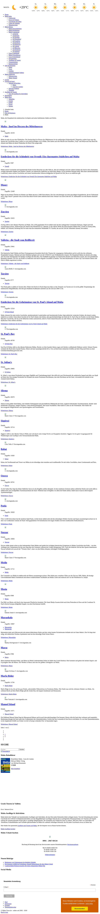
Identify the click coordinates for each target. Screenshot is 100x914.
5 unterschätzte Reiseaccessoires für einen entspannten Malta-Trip (25, 866)
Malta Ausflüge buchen (8, 829)
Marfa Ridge (7, 676)
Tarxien (5, 273)
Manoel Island (8, 704)
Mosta (4, 589)
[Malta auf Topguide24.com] (5, 751)
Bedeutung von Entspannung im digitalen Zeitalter (20, 862)
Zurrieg (7, 221)
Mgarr (4, 185)
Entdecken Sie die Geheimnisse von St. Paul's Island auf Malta (32, 302)
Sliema (4, 390)
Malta (6, 136)
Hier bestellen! (15, 768)
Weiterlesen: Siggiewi (7, 439)
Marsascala (8, 629)
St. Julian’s (6, 362)
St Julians (8, 372)
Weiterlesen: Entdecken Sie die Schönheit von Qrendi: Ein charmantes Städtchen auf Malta (29, 176)
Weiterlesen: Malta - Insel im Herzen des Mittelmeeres (17, 146)
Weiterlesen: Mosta (6, 607)
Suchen (22, 749)
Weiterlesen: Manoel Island (9, 724)
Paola (3, 505)
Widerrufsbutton (50, 854)
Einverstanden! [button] (80, 908)
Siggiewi (5, 420)
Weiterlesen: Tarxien (7, 292)
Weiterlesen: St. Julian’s (8, 382)
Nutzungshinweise (10, 907)
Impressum (8, 904)
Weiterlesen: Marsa (6, 666)
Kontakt (7, 905)
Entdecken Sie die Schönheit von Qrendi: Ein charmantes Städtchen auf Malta (40, 156)
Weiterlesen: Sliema (7, 410)
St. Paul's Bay (8, 334)
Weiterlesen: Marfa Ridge (9, 694)
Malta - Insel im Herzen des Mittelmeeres (22, 126)
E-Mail (6, 887)
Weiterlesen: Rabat (6, 465)
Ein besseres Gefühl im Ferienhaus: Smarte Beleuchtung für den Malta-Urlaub (29, 864)
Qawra (4, 475)
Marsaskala (6, 617)
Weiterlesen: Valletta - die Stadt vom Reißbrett (15, 263)
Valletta (7, 250)
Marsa (4, 647)
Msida (4, 562)
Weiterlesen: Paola (6, 524)
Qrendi (7, 166)
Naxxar (4, 532)
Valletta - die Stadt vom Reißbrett (18, 240)
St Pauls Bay (9, 344)
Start (6, 902)
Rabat (4, 449)
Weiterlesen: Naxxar (7, 552)
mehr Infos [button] (89, 903)
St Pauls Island (9, 312)
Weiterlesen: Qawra (7, 496)
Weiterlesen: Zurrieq (7, 231)
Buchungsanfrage (72, 844)
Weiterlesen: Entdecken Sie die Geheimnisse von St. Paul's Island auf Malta (24, 324)
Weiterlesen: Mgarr (6, 201)
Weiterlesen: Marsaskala (8, 637)
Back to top (4, 912)
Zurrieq (5, 211)
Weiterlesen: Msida (6, 581)
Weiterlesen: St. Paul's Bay (9, 354)
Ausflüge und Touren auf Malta (27, 825)
